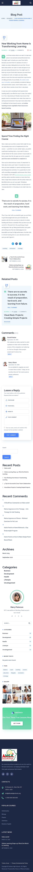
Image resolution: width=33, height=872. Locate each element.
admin (12, 50)
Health (6, 577)
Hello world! (7, 468)
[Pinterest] (7, 774)
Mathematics (5, 811)
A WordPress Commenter (12, 503)
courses (25, 669)
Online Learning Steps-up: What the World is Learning (15, 473)
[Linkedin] (11, 774)
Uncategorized (9, 583)
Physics (4, 817)
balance (5, 669)
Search (4, 448)
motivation (12, 248)
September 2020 (7, 557)
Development (9, 574)
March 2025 (6, 553)
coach (11, 669)
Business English (6, 824)
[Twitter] (3, 774)
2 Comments (20, 50)
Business (9, 18)
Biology (4, 814)
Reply (9, 354)
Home (3, 18)
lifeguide (13, 673)
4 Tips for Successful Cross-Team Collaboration (17, 483)
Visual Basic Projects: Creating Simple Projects (17, 487)
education (6, 673)
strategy (20, 248)
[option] (16, 305)
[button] (30, 3)
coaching (5, 248)
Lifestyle (7, 580)
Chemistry (4, 821)
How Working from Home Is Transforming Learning (14, 478)
